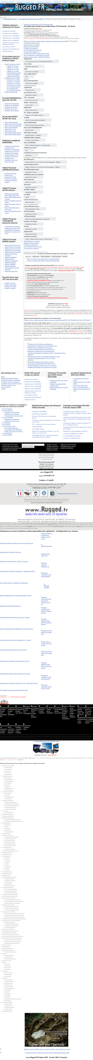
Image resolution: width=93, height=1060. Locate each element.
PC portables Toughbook (14, 90)
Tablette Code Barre (10, 262)
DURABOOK (57, 2)
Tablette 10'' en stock (13, 67)
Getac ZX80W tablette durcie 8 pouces (10, 838)
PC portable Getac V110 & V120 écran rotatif (8, 929)
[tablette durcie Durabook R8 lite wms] (46, 600)
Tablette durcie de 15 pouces (13, 252)
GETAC (65, 2)
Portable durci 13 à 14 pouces (10, 446)
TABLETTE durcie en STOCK (12, 64)
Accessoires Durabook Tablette (9, 831)
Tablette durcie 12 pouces (12, 421)
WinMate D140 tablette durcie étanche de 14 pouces (42, 367)
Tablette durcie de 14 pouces (13, 250)
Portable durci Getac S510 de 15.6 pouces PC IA (41, 349)
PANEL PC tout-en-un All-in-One (13, 431)
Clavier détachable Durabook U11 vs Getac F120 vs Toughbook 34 (11, 920)
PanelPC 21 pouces (10, 288)
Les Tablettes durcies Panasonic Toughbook (11, 951)
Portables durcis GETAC (9, 31)
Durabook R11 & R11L (10, 177)
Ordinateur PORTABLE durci (9, 14)
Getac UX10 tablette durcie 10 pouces (10, 840)
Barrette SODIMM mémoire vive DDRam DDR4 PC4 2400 (15, 595)
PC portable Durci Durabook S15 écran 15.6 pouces (12, 908)
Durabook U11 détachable (12, 105)
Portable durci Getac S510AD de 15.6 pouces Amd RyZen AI (16, 543)
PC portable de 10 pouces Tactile (14, 416)
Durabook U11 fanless (11, 178)
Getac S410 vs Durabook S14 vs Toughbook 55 (8, 911)
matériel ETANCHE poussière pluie (7, 871)
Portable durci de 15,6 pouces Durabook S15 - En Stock (15, 640)
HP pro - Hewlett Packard (8, 798)
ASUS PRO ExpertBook (8, 793)
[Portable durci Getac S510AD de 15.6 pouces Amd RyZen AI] (46, 537)
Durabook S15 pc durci (11, 109)
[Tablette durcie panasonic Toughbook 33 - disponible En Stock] (46, 566)
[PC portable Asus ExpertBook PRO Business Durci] (41, 362)
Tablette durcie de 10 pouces (13, 247)
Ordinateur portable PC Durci (25, 2)
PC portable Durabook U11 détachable (10, 927)
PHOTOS (65, 256)
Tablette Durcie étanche (44, 2)
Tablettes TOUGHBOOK (11, 261)
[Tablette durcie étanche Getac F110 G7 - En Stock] (44, 356)
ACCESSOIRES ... (4, 953)
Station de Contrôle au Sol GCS (6, 960)
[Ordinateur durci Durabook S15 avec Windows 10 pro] (40, 344)
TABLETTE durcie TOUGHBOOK (11, 38)
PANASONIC (73, 2)
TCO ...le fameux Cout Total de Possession (44, 424)
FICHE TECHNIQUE (56, 256)
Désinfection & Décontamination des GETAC (75, 431)
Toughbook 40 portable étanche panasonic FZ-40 (12, 805)
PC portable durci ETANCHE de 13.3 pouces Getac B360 (12, 899)
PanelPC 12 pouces (10, 283)
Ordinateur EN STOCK (41, 14)
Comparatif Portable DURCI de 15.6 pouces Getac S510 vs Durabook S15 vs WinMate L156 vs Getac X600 (77, 419)
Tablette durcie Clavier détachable (9, 988)
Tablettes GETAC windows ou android (7, 835)
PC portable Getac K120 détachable (10, 922)
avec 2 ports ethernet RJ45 (80, 387)
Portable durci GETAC (30, 53)
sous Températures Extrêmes (6, 875)
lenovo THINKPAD (7, 795)
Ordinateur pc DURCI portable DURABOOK (8, 765)
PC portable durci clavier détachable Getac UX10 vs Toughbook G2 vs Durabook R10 (14, 918)
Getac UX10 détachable (11, 122)
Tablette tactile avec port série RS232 (10, 880)
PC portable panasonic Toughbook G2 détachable (14, 583)
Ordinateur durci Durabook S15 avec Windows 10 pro (42, 346)
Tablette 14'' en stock (13, 71)
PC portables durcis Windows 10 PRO (10, 849)
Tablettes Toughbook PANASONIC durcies (8, 817)
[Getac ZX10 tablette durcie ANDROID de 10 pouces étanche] (46, 623)
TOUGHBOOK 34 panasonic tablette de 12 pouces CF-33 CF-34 (13, 231)
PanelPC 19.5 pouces (10, 286)
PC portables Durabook (13, 87)
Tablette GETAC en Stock (14, 73)
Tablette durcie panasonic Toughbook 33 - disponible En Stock (17, 571)
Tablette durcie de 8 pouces (12, 245)
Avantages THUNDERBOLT (39, 411)
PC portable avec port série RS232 (9, 878)
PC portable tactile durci (11, 428)
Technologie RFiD (37, 426)
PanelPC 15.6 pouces (10, 284)
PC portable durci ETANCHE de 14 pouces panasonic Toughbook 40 (14, 901)
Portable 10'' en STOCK (13, 80)
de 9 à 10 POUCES (7, 410)
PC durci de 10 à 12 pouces (9, 444)
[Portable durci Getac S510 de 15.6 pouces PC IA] (40, 347)
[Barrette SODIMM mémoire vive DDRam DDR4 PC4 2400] (46, 589)
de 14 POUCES (6, 422)
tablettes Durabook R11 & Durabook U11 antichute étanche (13, 939)
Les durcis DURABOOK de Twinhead (73, 433)
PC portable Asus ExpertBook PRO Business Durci (41, 363)
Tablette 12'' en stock (13, 69)
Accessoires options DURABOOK (9, 955)
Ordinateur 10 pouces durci (12, 412)
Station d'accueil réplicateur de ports (10, 885)
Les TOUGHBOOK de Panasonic (72, 436)
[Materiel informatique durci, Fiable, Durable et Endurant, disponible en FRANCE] (46, 1049)
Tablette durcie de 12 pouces (13, 248)
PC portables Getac (12, 88)
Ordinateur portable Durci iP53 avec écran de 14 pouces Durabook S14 (14, 913)
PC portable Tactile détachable (13, 429)
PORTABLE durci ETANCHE (9, 449)
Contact (3, 389)
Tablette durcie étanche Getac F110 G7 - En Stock (41, 358)
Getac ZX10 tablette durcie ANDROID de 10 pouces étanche (16, 629)
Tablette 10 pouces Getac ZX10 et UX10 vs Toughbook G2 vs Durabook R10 (12, 936)
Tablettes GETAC (9, 259)
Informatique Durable (7, 2)
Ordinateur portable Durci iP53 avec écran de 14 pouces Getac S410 (14, 915)
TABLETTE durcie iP (26, 14)
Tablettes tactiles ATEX (11, 271)
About (3, 376)
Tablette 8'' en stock (12, 66)
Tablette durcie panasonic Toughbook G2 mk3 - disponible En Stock (46, 353)
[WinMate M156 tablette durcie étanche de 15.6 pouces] (46, 667)
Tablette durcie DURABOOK (6, 946)
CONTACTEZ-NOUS (7, 51)
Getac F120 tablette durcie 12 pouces (10, 842)
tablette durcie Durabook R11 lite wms (10, 552)
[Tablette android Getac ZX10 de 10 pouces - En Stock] (46, 612)
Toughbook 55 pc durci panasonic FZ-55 (10, 807)
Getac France (36, 256)
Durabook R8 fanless (10, 173)
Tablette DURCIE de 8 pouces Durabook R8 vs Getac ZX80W (10, 934)
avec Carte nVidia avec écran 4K (6, 854)
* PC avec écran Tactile (8, 426)
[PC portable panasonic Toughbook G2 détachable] (46, 577)
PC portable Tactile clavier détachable (7, 887)
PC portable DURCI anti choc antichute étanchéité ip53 (10, 896)
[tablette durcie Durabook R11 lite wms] (46, 547)
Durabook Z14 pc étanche (12, 110)
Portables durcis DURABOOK (10, 33)
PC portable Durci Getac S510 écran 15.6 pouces (11, 906)
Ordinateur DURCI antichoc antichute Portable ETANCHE (10, 894)
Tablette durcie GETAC (43, 53)
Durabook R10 (8, 175)
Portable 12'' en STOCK (13, 81)
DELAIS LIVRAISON (45, 256)
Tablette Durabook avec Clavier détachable (11, 889)
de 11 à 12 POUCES (7, 417)
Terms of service (5, 387)
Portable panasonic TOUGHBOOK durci (7, 800)
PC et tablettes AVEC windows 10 (7, 847)
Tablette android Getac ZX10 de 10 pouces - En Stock (15, 617)
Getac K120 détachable (11, 127)
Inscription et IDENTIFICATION (71, 438)
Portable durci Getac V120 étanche (77, 320)
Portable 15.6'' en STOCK (14, 85)
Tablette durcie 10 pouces (12, 414)
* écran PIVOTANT (7, 435)
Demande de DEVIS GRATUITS (10, 49)
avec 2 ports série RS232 (80, 385)
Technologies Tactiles (38, 429)
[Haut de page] (91, 1058)
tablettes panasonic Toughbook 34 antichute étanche (12, 943)
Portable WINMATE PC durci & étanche (7, 814)
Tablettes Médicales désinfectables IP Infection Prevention (12, 267)
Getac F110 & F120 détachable (13, 125)
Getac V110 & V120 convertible (13, 124)
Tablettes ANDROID (10, 264)
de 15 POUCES (6, 424)
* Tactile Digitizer (7, 433)
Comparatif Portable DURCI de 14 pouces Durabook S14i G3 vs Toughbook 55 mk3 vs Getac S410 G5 (77, 413)
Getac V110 (28, 256)
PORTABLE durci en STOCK (12, 78)
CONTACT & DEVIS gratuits (59, 14)
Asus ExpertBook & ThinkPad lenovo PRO (8, 791)
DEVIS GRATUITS (52, 755)
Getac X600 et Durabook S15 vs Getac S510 (8, 904)
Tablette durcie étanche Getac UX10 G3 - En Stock (14, 561)
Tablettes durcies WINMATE (6, 833)
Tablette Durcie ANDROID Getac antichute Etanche (9, 932)
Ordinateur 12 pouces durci (12, 419)
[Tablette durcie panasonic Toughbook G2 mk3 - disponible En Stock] (41, 351)
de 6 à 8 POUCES (7, 409)
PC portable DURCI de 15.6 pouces (12, 448)
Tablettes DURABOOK (11, 257)
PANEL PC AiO (4, 962)
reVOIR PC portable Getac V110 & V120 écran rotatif (38, 24)
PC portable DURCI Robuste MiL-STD (7, 1002)
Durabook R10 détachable (12, 103)
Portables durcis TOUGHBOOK (10, 35)
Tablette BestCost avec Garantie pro (7, 852)
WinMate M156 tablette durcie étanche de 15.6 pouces (15, 673)
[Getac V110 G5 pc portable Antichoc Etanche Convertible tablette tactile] (45, 41)
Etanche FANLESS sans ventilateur (7, 873)
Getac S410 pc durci (10, 129)
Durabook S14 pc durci (11, 107)
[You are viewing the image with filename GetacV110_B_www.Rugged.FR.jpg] (43, 260)
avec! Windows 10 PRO (8, 47)
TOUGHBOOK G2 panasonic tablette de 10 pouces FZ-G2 (13, 819)
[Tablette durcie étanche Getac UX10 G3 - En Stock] (46, 557)
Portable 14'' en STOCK (13, 83)
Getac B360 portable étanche (13, 132)
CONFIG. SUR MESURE (11, 92)
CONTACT (83, 2)
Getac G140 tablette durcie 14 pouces (10, 845)
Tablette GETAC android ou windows (7, 948)
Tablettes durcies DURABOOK (10, 40)
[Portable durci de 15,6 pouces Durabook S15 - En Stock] (46, 634)
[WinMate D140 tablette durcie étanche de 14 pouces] (42, 365)
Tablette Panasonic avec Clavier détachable (11, 892)
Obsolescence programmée (39, 414)
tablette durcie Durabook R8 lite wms (10, 606)
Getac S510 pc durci (10, 131)
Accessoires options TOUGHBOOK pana (10, 958)
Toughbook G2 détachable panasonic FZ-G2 (11, 802)
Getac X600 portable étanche (13, 134)
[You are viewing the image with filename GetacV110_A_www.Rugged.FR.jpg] (43, 259)
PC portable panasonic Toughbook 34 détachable (12, 925)
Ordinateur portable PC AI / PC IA (9, 812)
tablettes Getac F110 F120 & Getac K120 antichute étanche (13, 941)
